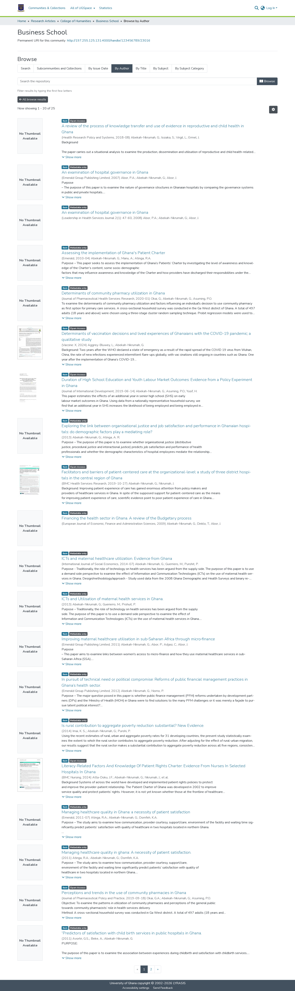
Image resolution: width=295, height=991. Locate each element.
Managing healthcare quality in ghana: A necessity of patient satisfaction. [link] (126, 852)
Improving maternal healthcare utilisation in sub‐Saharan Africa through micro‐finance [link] (138, 639)
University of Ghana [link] (123, 983)
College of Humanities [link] (75, 21)
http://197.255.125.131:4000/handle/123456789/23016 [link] (108, 40)
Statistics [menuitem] (105, 8)
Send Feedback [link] (163, 988)
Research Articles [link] (43, 21)
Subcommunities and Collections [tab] (59, 68)
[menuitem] (82, 8)
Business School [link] (107, 21)
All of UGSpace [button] (81, 8)
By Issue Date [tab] (98, 68)
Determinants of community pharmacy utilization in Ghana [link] (113, 293)
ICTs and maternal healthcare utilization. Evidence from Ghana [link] (117, 558)
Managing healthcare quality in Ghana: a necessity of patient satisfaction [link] (126, 812)
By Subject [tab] (160, 68)
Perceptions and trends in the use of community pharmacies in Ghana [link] (124, 892)
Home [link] (21, 21)
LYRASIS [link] (179, 983)
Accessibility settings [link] (135, 988)
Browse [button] (269, 81)
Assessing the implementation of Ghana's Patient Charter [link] (113, 253)
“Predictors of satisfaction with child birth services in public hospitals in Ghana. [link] (132, 933)
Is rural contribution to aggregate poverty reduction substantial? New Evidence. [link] (133, 725)
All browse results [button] (34, 99)
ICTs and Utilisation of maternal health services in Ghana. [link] (112, 599)
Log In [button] (271, 8)
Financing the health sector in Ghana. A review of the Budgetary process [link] (126, 518)
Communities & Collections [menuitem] (46, 8)
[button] (20, 8)
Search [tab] (25, 68)
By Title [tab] (141, 68)
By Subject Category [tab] (189, 68)
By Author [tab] (122, 68)
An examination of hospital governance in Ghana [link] (105, 172)
